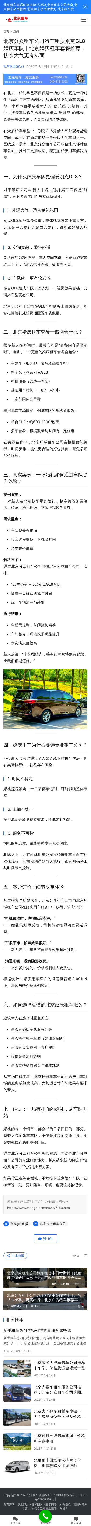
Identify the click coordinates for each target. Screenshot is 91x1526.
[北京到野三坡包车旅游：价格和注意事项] (17, 1441)
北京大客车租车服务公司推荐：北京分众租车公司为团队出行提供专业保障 (59, 1390)
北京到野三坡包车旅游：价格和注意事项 (59, 1438)
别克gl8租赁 (19, 1224)
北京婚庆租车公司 (53, 1224)
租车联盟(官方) (14, 66)
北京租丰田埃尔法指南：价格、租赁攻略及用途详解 (57, 1463)
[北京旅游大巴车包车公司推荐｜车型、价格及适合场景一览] (17, 1368)
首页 (6, 31)
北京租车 (32, 1495)
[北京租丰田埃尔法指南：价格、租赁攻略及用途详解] (17, 1466)
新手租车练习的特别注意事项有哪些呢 (37, 1330)
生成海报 (17, 1256)
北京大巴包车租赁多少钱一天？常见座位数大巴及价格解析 (59, 1414)
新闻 (69, 66)
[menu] (84, 20)
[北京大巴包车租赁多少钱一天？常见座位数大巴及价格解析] (17, 1417)
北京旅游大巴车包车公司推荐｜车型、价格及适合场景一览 (59, 1365)
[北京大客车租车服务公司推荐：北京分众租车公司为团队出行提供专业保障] (17, 1393)
